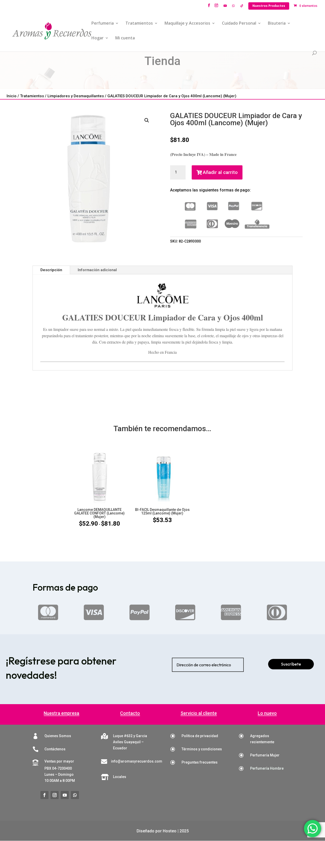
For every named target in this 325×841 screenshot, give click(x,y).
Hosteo (169, 831)
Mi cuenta (125, 38)
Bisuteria (277, 23)
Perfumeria (102, 23)
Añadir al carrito (220, 172)
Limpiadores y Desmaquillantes (75, 96)
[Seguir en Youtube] (65, 795)
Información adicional (97, 270)
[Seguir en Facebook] (44, 795)
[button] (146, 120)
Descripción (51, 270)
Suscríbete (291, 664)
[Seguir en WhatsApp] (75, 795)
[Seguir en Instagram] (55, 795)
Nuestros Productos (268, 6)
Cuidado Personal (239, 23)
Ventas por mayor (59, 761)
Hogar (97, 38)
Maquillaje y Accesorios (187, 23)
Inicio (12, 96)
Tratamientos (139, 23)
